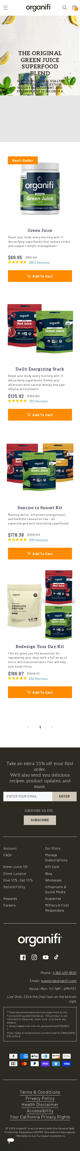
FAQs (7, 855)
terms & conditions (40, 1092)
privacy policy (40, 1098)
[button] (5, 8)
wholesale (53, 880)
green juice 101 (15, 866)
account (10, 848)
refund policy (14, 887)
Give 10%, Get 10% (18, 880)
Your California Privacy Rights (40, 1116)
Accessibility (40, 1110)
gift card (52, 866)
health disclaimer (40, 1104)
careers (9, 905)
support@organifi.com (59, 981)
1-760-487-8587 (65, 973)
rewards (10, 898)
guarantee (53, 898)
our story (52, 848)
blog (48, 873)
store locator (14, 873)
